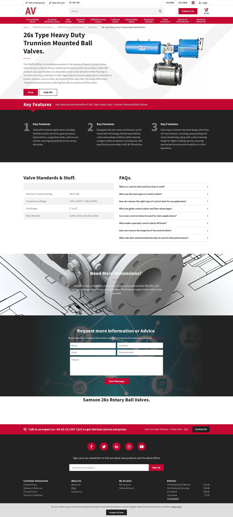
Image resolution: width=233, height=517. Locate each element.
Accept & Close (116, 512)
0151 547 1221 (158, 338)
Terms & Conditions (33, 495)
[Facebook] (91, 446)
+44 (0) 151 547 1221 (68, 429)
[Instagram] (129, 446)
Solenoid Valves (115, 20)
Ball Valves (68, 20)
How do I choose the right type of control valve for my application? (152, 201)
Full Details (173, 498)
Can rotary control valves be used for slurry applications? (148, 215)
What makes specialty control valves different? (143, 223)
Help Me (48, 92)
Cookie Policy (30, 484)
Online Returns (126, 488)
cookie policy (176, 507)
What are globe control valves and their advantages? (145, 208)
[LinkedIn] (116, 446)
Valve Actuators (165, 20)
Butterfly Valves (81, 20)
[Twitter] (104, 446)
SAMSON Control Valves (98, 20)
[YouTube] (142, 446)
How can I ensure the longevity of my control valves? (145, 230)
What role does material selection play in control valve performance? (154, 237)
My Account (125, 484)
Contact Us (188, 11)
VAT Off (75, 2)
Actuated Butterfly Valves (52, 20)
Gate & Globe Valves (131, 20)
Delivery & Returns (32, 488)
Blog (73, 488)
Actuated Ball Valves (32, 20)
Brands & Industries (201, 20)
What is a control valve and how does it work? (142, 186)
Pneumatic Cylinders (149, 20)
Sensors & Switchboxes (182, 20)
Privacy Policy (30, 491)
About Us (75, 484)
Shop (30, 92)
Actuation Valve (30, 11)
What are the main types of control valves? (140, 194)
